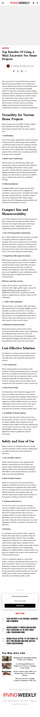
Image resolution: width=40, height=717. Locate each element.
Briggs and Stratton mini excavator (14, 290)
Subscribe (20, 605)
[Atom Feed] (26, 689)
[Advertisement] (20, 25)
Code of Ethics (24, 701)
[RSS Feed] (29, 689)
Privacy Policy (32, 701)
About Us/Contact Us (13, 701)
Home (5, 701)
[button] (15, 71)
